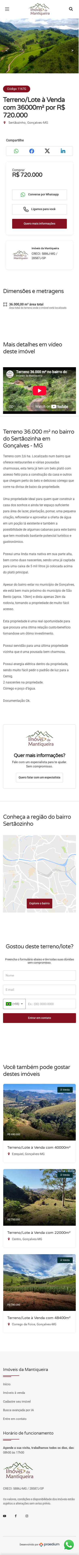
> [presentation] (72, 50)
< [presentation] (7, 50)
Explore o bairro (39, 903)
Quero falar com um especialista (39, 777)
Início (7, 1384)
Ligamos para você (43, 209)
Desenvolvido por (29, 1544)
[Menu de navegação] (8, 9)
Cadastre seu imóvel (17, 1401)
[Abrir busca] (71, 9)
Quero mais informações (39, 223)
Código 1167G (16, 89)
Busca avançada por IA (18, 1410)
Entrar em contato (39, 1017)
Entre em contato (15, 1419)
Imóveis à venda (14, 1393)
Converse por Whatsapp (43, 194)
